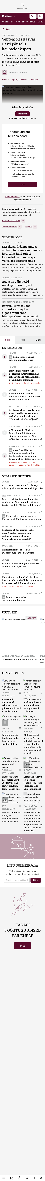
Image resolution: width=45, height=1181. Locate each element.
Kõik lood (15, 21)
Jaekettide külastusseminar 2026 (19, 659)
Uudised (6, 243)
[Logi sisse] (41, 1178)
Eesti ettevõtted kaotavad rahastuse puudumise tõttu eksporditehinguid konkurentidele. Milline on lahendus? (21, 502)
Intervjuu (14, 407)
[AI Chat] (33, 1178)
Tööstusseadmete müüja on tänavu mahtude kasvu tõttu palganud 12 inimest (33, 705)
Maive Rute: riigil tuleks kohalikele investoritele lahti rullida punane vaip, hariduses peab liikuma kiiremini (22, 580)
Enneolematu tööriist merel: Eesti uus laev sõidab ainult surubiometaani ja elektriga (11, 782)
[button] (17, 880)
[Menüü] (4, 1178)
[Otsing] (26, 1178)
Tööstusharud (28, 21)
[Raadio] (19, 1178)
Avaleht (5, 21)
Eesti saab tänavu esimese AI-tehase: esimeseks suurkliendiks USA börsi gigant (33, 782)
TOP (4, 806)
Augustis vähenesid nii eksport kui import (17, 283)
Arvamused (14, 426)
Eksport (28, 226)
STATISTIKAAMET (9, 35)
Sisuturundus (13, 302)
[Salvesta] (41, 353)
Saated (5, 728)
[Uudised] (12, 1178)
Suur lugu (7, 770)
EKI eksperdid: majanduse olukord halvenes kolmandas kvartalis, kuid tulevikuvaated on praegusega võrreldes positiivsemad (22, 254)
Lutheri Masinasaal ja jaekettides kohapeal (23, 656)
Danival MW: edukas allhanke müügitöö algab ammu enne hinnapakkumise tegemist (20, 311)
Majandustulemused (19, 446)
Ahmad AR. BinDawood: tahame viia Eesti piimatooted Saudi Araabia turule (24, 396)
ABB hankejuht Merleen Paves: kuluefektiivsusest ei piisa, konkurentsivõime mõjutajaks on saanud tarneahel (33, 744)
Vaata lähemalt (12, 196)
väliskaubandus (9, 226)
